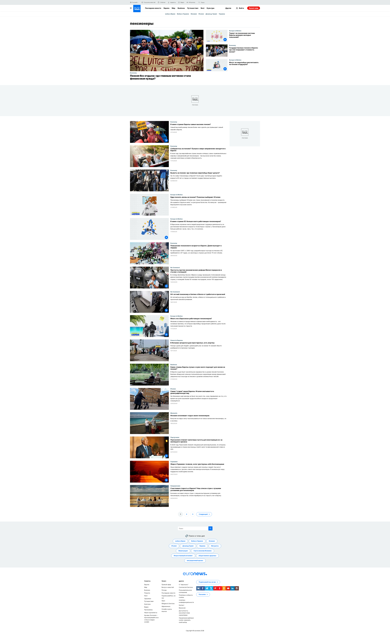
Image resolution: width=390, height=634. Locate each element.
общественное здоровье (207, 555)
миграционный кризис (195, 560)
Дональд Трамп (211, 14)
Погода (164, 590)
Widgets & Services (168, 603)
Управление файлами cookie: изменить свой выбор (186, 620)
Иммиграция (183, 551)
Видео (146, 607)
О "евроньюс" (183, 584)
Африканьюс (166, 606)
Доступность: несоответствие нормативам (184, 613)
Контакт (181, 605)
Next (202, 8)
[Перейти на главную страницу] (137, 8)
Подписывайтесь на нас (207, 582)
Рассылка (202, 594)
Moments (173, 413)
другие (181, 581)
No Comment (175, 267)
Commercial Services (186, 587)
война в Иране (170, 14)
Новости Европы (176, 340)
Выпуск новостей (168, 587)
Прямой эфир (253, 8)
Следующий (203, 514)
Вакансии (182, 608)
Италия (201, 14)
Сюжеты (147, 581)
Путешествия (192, 8)
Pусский (134, 2)
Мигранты (215, 546)
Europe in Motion (235, 30)
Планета (147, 593)
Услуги (164, 581)
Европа (166, 8)
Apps (163, 601)
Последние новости (153, 8)
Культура (210, 8)
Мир (173, 8)
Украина (222, 14)
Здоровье (147, 598)
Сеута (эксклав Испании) (203, 551)
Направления (175, 486)
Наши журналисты (150, 612)
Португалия (174, 437)
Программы (148, 610)
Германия (173, 461)
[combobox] (209, 2)
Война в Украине (183, 14)
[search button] (199, 2)
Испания (194, 14)
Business (181, 8)
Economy (133, 73)
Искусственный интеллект (183, 555)
